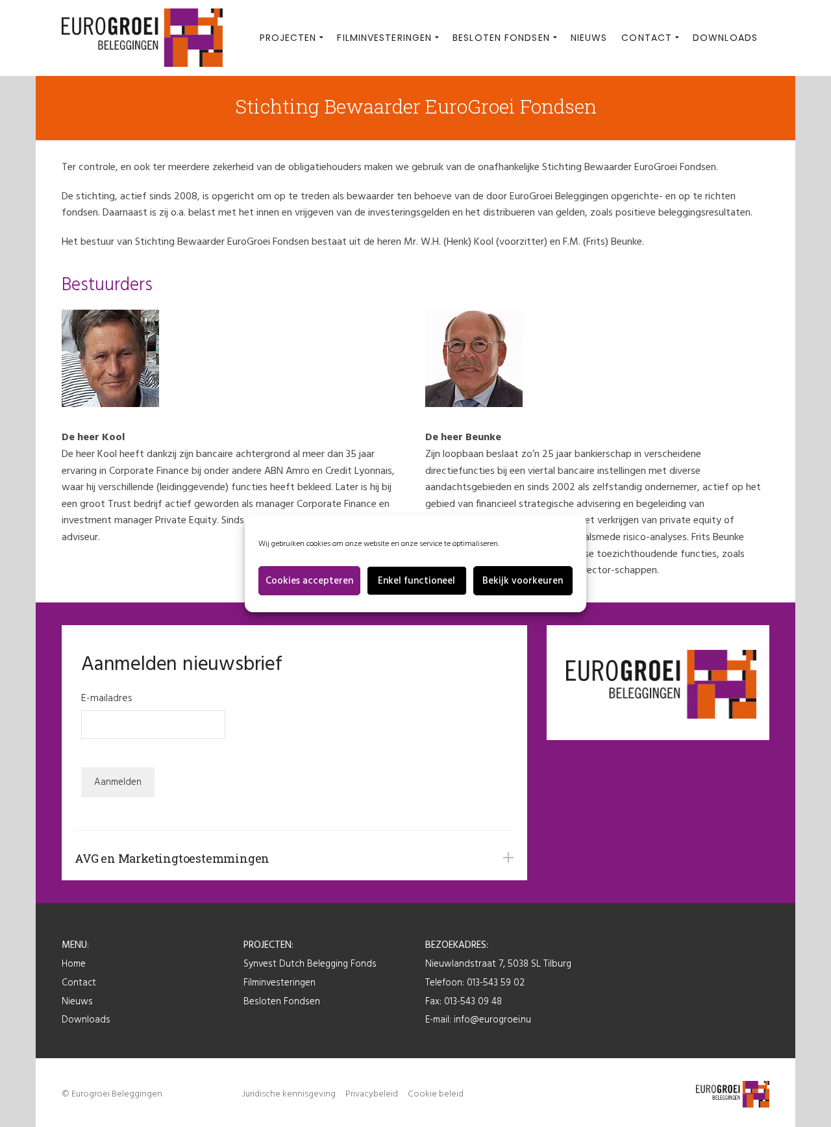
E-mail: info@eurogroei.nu (478, 1020)
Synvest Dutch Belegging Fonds (310, 964)
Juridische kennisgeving (289, 1094)
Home (74, 964)
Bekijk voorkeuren (522, 581)
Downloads (86, 1020)
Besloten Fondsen (281, 1001)
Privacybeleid (371, 1094)
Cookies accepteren (309, 581)
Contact (79, 983)
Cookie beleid (436, 1094)
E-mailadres (106, 698)
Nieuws (77, 1001)
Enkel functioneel (416, 581)
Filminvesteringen (279, 983)
